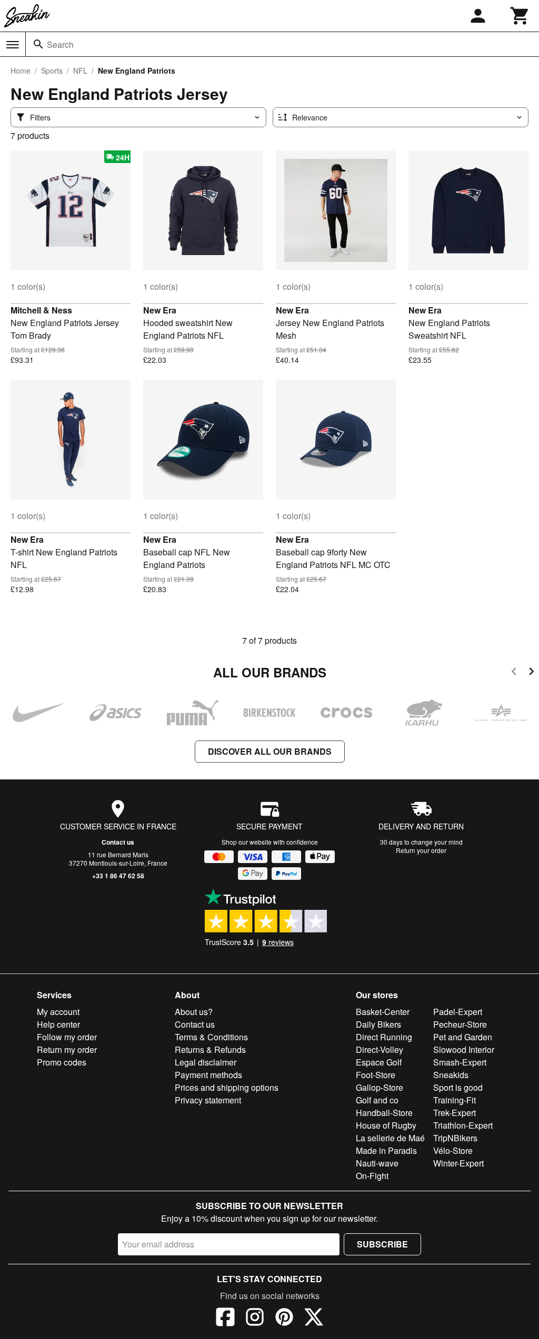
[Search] (38, 44)
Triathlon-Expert (463, 1125)
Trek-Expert (454, 1113)
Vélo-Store (453, 1150)
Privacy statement (208, 1100)
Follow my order (67, 1037)
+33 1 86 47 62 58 (118, 875)
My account (58, 1012)
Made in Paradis (386, 1150)
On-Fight (372, 1176)
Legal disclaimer (205, 1062)
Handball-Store (384, 1113)
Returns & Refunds (210, 1049)
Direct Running (384, 1037)
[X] (313, 1318)
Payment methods (208, 1075)
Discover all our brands (270, 751)
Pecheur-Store (460, 1024)
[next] (531, 673)
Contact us (118, 842)
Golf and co (377, 1100)
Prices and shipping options (226, 1087)
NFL (80, 70)
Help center (58, 1024)
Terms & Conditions (211, 1037)
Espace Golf (379, 1062)
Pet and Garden (462, 1037)
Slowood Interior (463, 1049)
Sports (52, 70)
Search (60, 44)
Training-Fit (454, 1100)
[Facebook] (225, 1318)
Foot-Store (375, 1075)
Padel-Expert (457, 1012)
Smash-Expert (459, 1062)
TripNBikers (455, 1138)
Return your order (421, 850)
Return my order (67, 1049)
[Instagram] (254, 1318)
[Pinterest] (284, 1318)
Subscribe (382, 1244)
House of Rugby (386, 1125)
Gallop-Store (379, 1087)
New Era (159, 310)
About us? (194, 1012)
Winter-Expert (458, 1163)
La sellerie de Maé (390, 1138)
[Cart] (520, 15)
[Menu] (12, 44)
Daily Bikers (378, 1024)
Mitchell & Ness (41, 310)
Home (21, 70)
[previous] (514, 673)
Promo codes (61, 1062)
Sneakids (450, 1075)
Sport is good (458, 1087)
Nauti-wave (377, 1163)
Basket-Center (383, 1012)
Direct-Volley (379, 1049)
